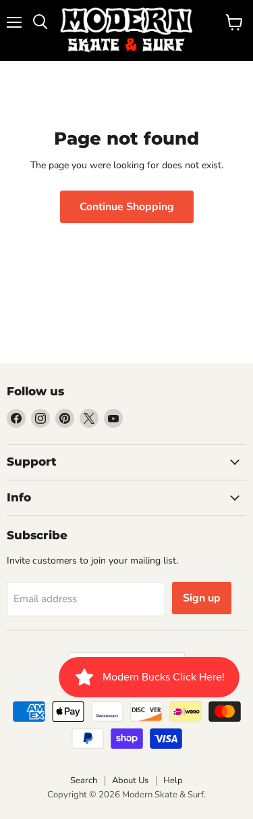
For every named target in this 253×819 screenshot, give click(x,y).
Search (83, 780)
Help (173, 780)
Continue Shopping (127, 206)
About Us (130, 780)
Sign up (202, 598)
